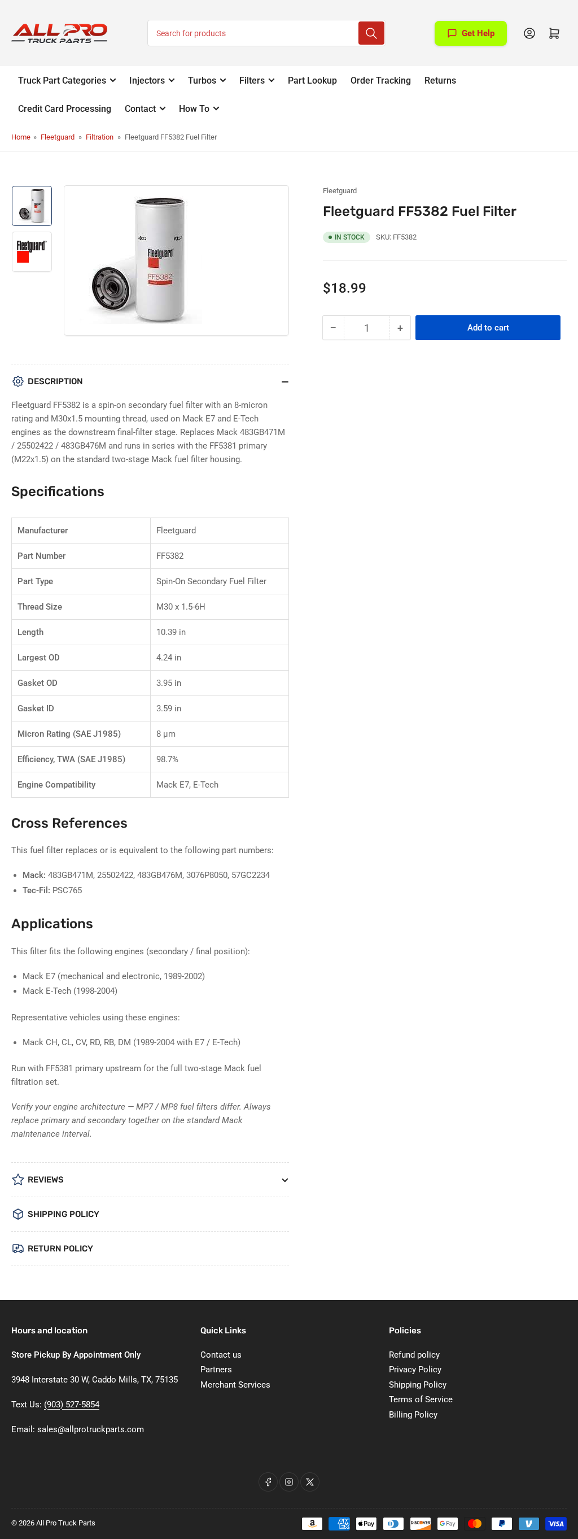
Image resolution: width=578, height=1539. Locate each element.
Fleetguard (58, 137)
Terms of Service (421, 1399)
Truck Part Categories (62, 80)
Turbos (202, 80)
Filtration (99, 137)
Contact (140, 108)
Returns (440, 80)
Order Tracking (381, 80)
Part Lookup (312, 80)
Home (20, 137)
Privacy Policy (415, 1369)
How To (194, 108)
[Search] (371, 33)
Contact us (221, 1355)
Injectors (147, 80)
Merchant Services (235, 1385)
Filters (252, 80)
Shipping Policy (417, 1385)
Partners (216, 1369)
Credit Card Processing (64, 108)
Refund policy (414, 1355)
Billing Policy (413, 1415)
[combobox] (266, 33)
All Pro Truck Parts (65, 1523)
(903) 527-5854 (71, 1404)
